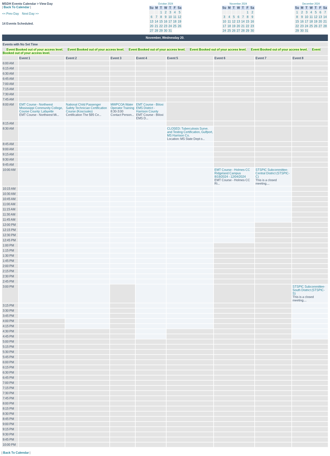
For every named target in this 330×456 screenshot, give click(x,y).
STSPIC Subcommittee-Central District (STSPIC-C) (273, 173)
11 (174, 17)
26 (179, 26)
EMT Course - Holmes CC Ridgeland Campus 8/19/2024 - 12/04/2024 (232, 173)
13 (151, 21)
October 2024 (165, 3)
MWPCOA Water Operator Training (122, 106)
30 (165, 30)
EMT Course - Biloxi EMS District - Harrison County (149, 108)
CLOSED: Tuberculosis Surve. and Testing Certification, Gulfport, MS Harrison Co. (190, 132)
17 (170, 21)
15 (161, 21)
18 (174, 21)
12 (179, 17)
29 (161, 30)
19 (179, 21)
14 (156, 21)
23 (165, 26)
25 (174, 26)
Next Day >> (30, 13)
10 (170, 17)
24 (170, 26)
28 (156, 30)
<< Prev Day (10, 13)
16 (165, 21)
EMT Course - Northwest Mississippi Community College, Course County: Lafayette (41, 108)
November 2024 (238, 3)
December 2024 (311, 3)
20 (151, 26)
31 (170, 30)
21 (156, 26)
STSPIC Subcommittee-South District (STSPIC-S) (309, 290)
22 (161, 26)
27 (151, 30)
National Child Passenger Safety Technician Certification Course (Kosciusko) (86, 108)
